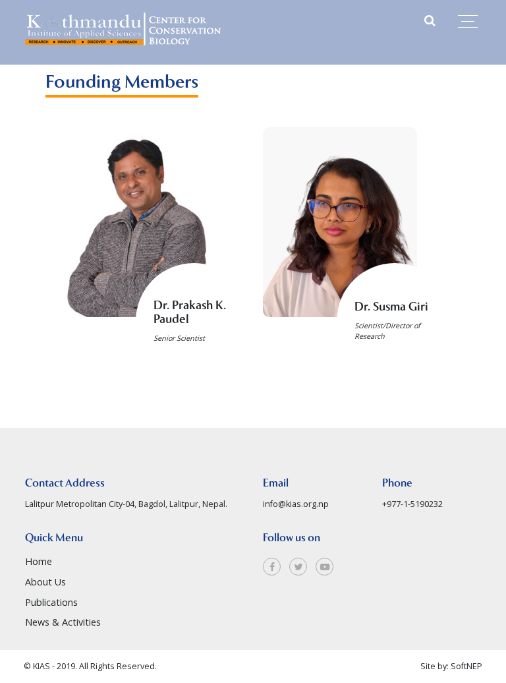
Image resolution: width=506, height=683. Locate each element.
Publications (51, 602)
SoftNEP (466, 666)
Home (38, 561)
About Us (45, 582)
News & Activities (63, 622)
